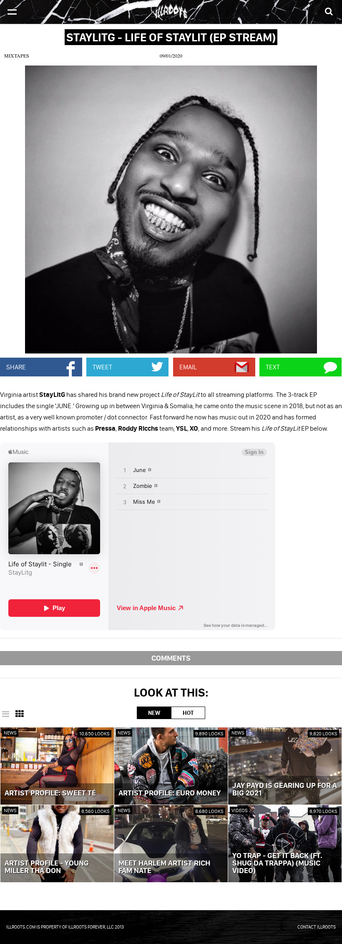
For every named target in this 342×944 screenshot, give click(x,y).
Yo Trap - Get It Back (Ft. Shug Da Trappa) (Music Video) (277, 863)
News (10, 732)
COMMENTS (171, 658)
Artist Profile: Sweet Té (50, 793)
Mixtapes (16, 55)
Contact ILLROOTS (316, 927)
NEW (154, 713)
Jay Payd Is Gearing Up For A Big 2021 (284, 790)
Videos (239, 810)
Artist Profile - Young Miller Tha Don (47, 867)
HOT (188, 713)
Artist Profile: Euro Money (169, 793)
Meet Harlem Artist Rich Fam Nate (164, 867)
